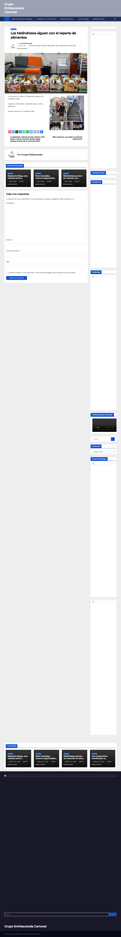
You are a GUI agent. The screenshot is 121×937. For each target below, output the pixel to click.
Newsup (28, 934)
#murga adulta (22, 48)
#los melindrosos (61, 45)
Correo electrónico (13, 251)
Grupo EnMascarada (26, 43)
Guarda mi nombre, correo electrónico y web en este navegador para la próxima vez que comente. (42, 273)
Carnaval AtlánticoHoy (46, 19)
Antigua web (83, 19)
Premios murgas (67, 19)
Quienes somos (99, 19)
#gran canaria (41, 45)
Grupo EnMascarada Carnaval (14, 8)
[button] (111, 19)
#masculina (72, 45)
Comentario (10, 203)
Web (7, 262)
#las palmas (51, 45)
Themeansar (36, 934)
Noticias (13, 29)
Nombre (9, 240)
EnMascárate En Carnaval (22, 19)
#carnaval (32, 45)
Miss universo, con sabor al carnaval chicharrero (67, 138)
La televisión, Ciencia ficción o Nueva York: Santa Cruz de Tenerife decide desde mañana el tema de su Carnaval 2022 (27, 139)
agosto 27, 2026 (15, 761)
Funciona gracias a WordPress (13, 934)
